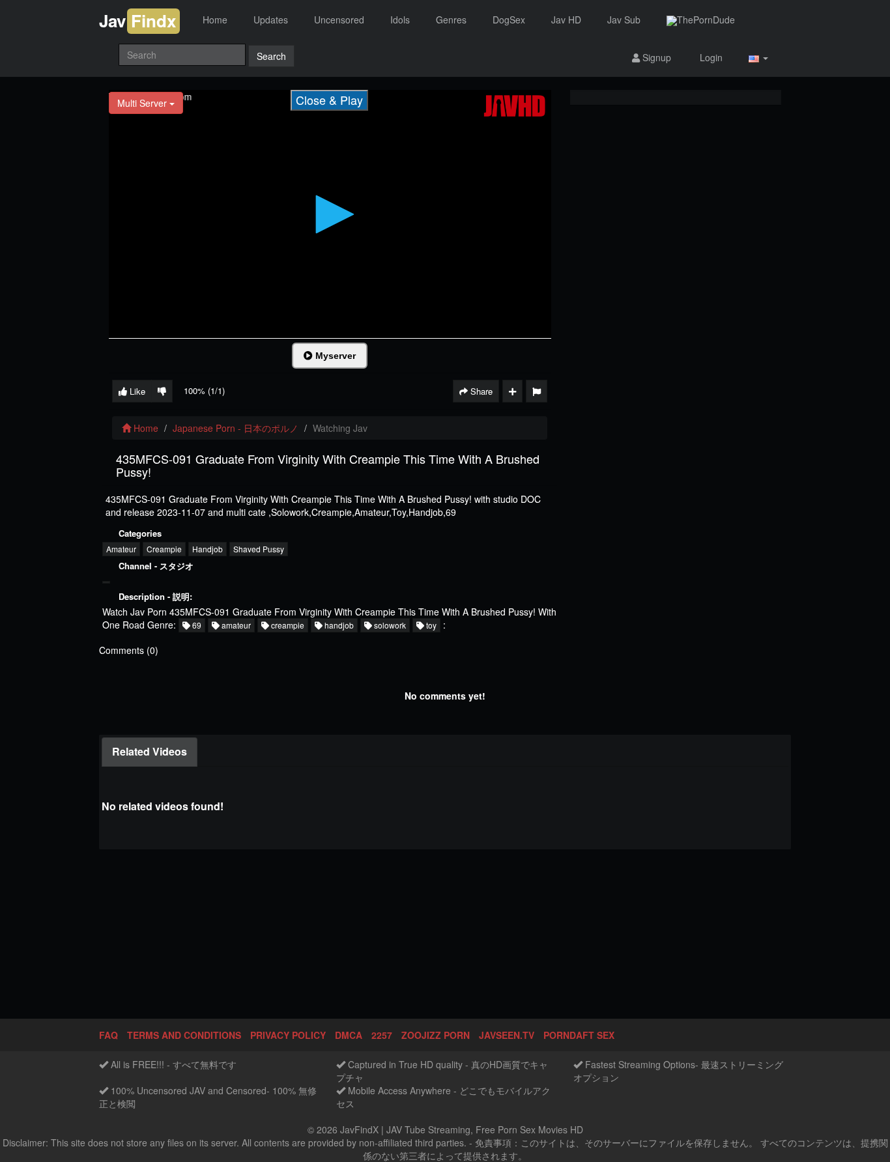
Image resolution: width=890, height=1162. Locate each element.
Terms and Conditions (184, 1035)
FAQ (108, 1035)
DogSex (509, 19)
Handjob (207, 548)
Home (215, 19)
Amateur (121, 548)
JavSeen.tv (506, 1035)
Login (710, 57)
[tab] (149, 752)
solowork (389, 625)
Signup (655, 57)
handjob (338, 625)
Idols (400, 19)
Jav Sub (623, 19)
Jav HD (566, 19)
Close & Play (329, 99)
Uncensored (339, 19)
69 (195, 625)
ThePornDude (706, 19)
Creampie (164, 548)
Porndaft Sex (578, 1035)
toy (430, 625)
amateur (235, 625)
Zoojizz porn (435, 1035)
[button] (758, 57)
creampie (286, 625)
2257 (381, 1035)
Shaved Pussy (258, 548)
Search (271, 56)
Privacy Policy (288, 1035)
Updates (270, 19)
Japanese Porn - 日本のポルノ (235, 427)
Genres (451, 19)
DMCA (348, 1035)
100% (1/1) (204, 390)
